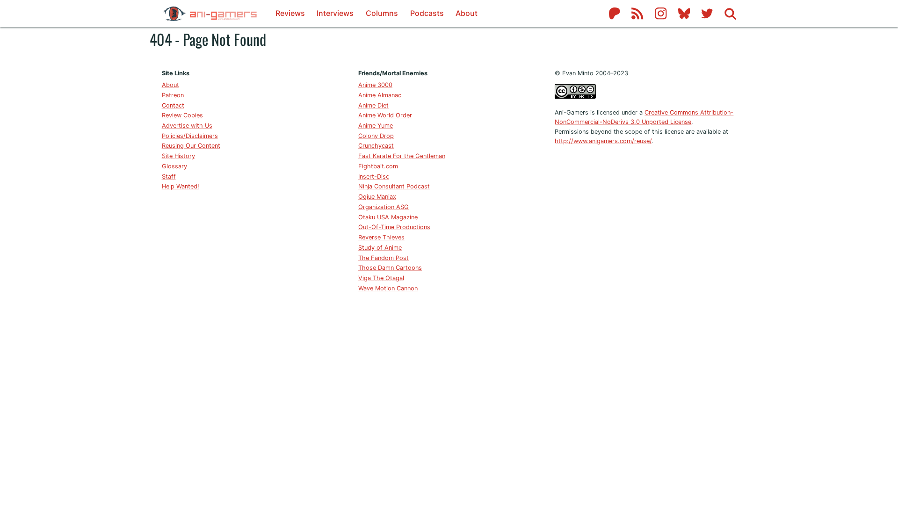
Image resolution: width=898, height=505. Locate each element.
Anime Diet (373, 105)
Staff (169, 176)
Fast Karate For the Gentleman (401, 155)
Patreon (173, 95)
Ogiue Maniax (377, 196)
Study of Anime (380, 247)
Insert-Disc (373, 176)
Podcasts (427, 13)
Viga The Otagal (381, 277)
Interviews (335, 13)
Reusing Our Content (191, 145)
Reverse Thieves (381, 237)
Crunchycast (376, 145)
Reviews (290, 13)
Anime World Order (385, 115)
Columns (382, 13)
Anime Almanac (379, 95)
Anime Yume (375, 125)
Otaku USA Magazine (388, 217)
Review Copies (182, 115)
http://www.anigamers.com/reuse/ (603, 140)
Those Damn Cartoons (390, 267)
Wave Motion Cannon (388, 288)
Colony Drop (376, 135)
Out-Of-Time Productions (394, 227)
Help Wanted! (180, 186)
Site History (178, 155)
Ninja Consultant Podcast (394, 186)
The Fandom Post (383, 257)
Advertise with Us (187, 125)
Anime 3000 (375, 84)
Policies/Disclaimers (190, 135)
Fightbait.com (378, 166)
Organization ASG (383, 206)
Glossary (174, 166)
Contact (173, 105)
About (467, 13)
